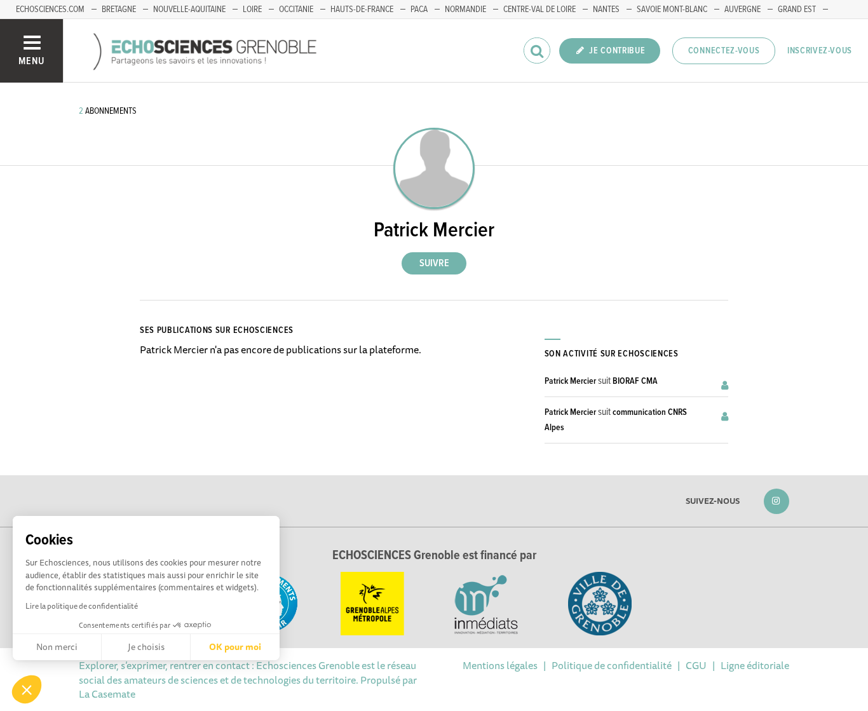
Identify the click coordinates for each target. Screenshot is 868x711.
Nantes (606, 9)
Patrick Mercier (570, 381)
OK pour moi (235, 647)
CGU (696, 665)
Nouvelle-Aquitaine (189, 9)
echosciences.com (50, 9)
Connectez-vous (724, 51)
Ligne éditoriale (755, 665)
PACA (419, 9)
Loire (252, 9)
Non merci (57, 647)
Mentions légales (500, 665)
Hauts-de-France (361, 9)
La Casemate (107, 694)
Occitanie (296, 9)
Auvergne (742, 9)
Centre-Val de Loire (539, 9)
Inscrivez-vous (819, 51)
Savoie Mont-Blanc (672, 9)
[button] (26, 689)
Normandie (465, 9)
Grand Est (797, 9)
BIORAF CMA (635, 381)
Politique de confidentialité (612, 665)
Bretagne (119, 9)
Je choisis (146, 647)
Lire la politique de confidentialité (81, 606)
